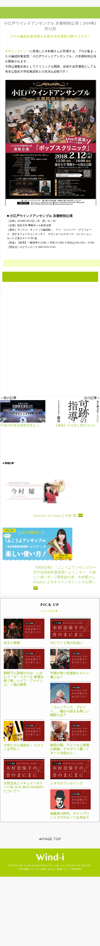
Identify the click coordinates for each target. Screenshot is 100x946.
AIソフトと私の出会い (66, 643)
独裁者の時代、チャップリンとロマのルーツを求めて (69, 815)
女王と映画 (12, 643)
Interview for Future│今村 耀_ (55, 516)
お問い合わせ (47, 869)
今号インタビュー (17, 51)
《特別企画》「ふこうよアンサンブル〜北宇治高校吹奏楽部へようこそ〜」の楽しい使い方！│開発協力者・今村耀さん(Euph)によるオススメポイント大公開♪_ (64, 575)
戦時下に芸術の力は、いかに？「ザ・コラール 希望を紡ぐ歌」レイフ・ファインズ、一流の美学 (24, 678)
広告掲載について (28, 869)
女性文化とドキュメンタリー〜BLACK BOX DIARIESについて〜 (24, 787)
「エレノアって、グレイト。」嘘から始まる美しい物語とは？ (69, 711)
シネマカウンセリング (66, 783)
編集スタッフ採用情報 (69, 869)
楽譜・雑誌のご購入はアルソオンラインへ (50, 873)
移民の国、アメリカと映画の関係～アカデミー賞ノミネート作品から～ (69, 749)
